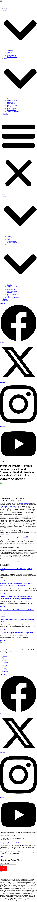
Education (9, 99)
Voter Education (11, 55)
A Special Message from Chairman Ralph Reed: (17, 610)
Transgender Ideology (13, 111)
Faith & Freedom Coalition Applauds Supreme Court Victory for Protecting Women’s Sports (16, 597)
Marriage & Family (12, 105)
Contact (5, 114)
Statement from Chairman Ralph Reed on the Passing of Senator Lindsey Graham (16, 584)
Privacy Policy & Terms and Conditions (11, 843)
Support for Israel (11, 110)
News (5, 113)
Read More (3, 580)
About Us (9, 52)
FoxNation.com (4, 544)
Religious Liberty (11, 108)
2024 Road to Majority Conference (9, 506)
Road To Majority (12, 57)
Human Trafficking (12, 100)
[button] (18, 154)
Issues (5, 659)
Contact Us (3, 856)
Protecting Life (11, 107)
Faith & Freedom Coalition (21, 503)
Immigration (10, 102)
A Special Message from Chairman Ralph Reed (16, 633)
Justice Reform (11, 103)
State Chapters (11, 53)
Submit (4, 868)
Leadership (10, 50)
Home (5, 8)
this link (25, 537)
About (5, 657)
